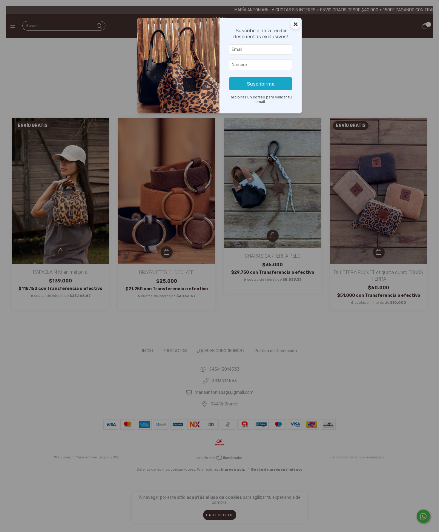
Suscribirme (260, 84)
